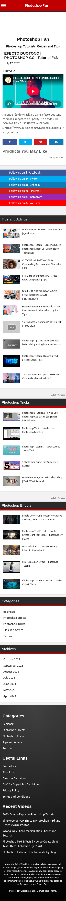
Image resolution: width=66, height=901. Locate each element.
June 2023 (9, 683)
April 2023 (9, 696)
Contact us (9, 766)
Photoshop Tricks (14, 623)
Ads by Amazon (56, 157)
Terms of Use (26, 884)
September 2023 (13, 665)
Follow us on (24, 172)
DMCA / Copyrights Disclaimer (21, 784)
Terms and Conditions (16, 796)
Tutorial (10, 71)
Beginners (9, 611)
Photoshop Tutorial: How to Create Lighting (29, 852)
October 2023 (11, 659)
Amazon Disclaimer (14, 778)
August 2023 (11, 671)
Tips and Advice (13, 629)
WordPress (26, 891)
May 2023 (9, 689)
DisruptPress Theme (46, 891)
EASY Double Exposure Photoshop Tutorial (29, 814)
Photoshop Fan (36, 5)
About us (8, 772)
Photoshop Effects (14, 617)
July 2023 (9, 677)
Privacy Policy (11, 790)
